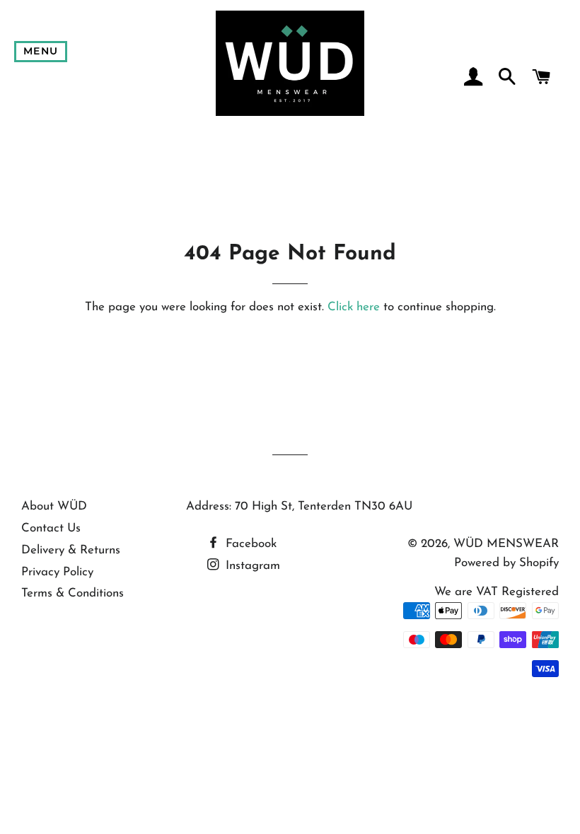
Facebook (249, 544)
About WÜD (54, 506)
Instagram (251, 566)
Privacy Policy (57, 572)
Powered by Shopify (506, 563)
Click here (353, 307)
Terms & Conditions (72, 593)
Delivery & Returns (70, 550)
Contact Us (51, 528)
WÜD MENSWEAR (506, 544)
